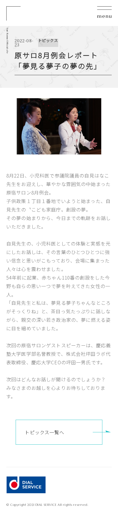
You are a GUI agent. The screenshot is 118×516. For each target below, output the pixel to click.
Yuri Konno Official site (7, 41)
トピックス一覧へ (44, 432)
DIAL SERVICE (26, 484)
